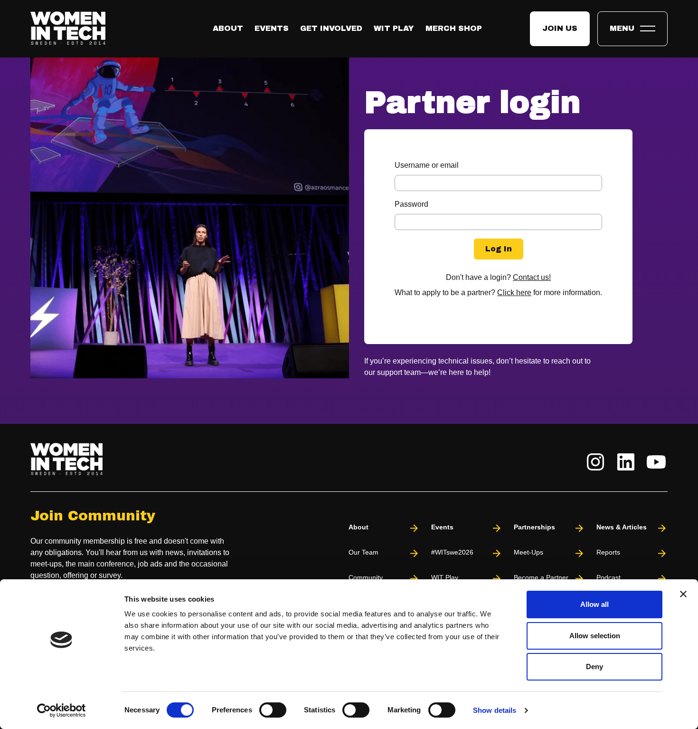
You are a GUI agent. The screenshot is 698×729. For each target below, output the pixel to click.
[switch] (272, 710)
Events (272, 28)
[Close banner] (683, 594)
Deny (594, 666)
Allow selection (594, 636)
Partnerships (534, 527)
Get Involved (331, 28)
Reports (608, 552)
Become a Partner (541, 577)
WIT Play (394, 28)
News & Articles (621, 527)
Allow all (594, 604)
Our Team (363, 552)
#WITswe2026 (452, 552)
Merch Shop (453, 28)
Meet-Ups (528, 552)
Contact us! (532, 277)
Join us (559, 28)
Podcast (608, 577)
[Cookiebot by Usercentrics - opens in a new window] (61, 710)
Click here (514, 292)
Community (366, 577)
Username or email (427, 165)
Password (411, 204)
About (228, 28)
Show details (494, 710)
